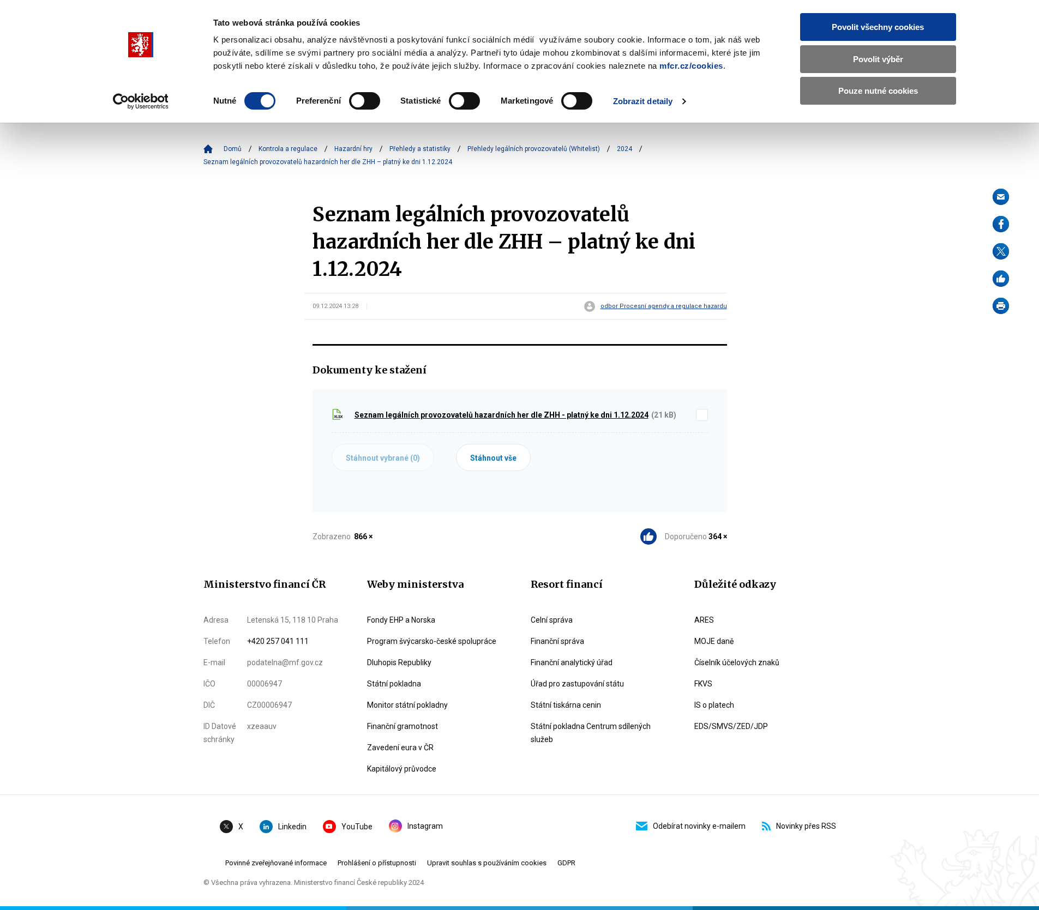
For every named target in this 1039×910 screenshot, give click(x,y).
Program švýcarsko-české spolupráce (431, 641)
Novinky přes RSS (806, 826)
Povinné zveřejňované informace (276, 863)
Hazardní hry (353, 149)
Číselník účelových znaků (736, 662)
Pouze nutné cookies (878, 90)
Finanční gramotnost (402, 726)
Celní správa (552, 620)
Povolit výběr (878, 59)
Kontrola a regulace (288, 149)
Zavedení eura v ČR (400, 747)
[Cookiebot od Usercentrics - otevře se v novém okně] (140, 101)
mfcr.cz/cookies (691, 65)
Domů (233, 149)
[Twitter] (1001, 251)
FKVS (703, 683)
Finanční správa (557, 641)
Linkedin (292, 826)
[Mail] (1001, 197)
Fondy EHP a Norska (401, 620)
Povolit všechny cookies (878, 27)
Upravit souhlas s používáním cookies (486, 863)
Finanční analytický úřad (571, 662)
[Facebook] (1001, 224)
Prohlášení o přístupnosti (377, 863)
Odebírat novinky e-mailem (699, 826)
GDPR (566, 863)
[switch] (364, 101)
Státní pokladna (394, 683)
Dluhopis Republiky (399, 662)
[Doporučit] (1001, 278)
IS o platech (714, 705)
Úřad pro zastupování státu (577, 683)
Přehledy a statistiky (420, 149)
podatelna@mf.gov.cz (285, 662)
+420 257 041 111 (278, 641)
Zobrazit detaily (643, 101)
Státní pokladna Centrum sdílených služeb (591, 733)
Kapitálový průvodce (401, 768)
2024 (624, 149)
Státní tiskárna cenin (566, 705)
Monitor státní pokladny (407, 705)
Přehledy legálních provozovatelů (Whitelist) (533, 149)
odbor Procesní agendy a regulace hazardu (663, 306)
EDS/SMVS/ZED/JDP (731, 726)
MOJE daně (714, 641)
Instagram (425, 826)
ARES (704, 620)
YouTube (357, 826)
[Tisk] (1001, 306)
